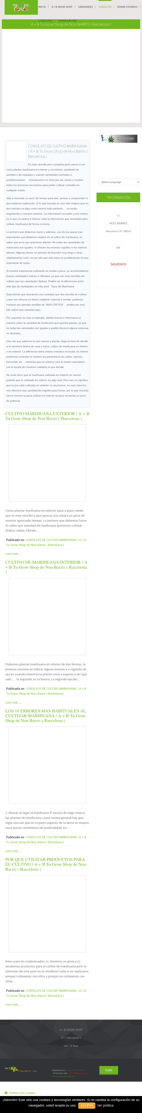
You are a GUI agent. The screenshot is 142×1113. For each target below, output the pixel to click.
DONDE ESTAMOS (127, 7)
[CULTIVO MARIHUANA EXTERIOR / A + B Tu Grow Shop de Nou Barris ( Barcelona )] (47, 463)
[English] (110, 176)
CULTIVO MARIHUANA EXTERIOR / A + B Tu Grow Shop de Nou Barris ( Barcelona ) (47, 416)
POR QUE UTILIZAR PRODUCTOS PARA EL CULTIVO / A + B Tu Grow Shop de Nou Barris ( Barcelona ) (45, 864)
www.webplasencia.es (77, 1073)
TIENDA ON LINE (67, 21)
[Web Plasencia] (21, 1068)
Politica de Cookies (22, 1093)
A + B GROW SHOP (62, 7)
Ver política (105, 1105)
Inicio (42, 7)
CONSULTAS (45, 21)
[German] (121, 176)
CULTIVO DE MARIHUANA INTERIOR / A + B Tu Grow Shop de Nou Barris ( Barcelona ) (46, 567)
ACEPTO (86, 1105)
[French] (116, 176)
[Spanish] (105, 176)
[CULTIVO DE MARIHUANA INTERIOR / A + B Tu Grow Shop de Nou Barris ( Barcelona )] (47, 616)
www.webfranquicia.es (75, 1070)
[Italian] (126, 176)
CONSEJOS (105, 7)
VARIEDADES (85, 7)
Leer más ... (13, 554)
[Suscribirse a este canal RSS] (87, 136)
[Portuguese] (131, 176)
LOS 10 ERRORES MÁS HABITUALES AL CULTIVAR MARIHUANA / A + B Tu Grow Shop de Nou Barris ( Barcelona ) (45, 715)
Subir (108, 1070)
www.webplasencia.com (64, 1076)
